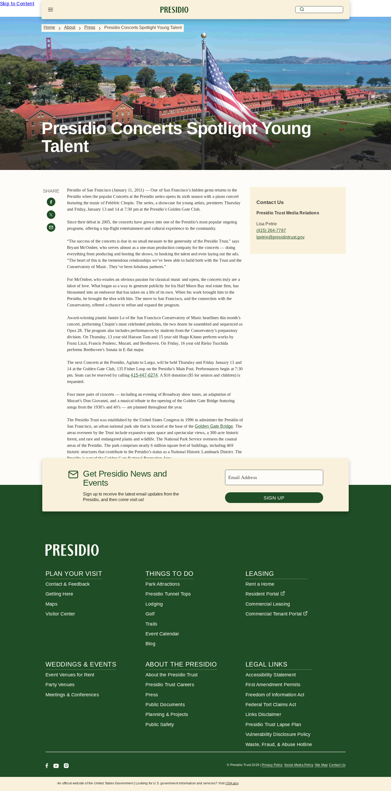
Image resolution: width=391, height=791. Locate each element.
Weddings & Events (80, 664)
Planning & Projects (166, 714)
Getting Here (59, 594)
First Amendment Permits (273, 684)
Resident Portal (262, 594)
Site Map (321, 765)
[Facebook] (46, 766)
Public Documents (165, 704)
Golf (150, 614)
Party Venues (59, 684)
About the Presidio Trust (171, 674)
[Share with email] (51, 227)
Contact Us (337, 765)
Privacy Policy (272, 765)
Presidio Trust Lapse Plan (273, 724)
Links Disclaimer (263, 714)
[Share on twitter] (51, 214)
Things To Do (169, 573)
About (69, 27)
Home (49, 27)
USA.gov (232, 783)
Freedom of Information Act (275, 694)
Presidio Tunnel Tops (168, 594)
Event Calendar (162, 633)
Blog (150, 643)
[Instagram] (66, 766)
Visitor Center (60, 614)
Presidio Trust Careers (169, 684)
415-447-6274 (144, 375)
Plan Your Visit (73, 573)
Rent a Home (260, 584)
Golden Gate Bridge (214, 426)
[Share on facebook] (51, 202)
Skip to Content (17, 3)
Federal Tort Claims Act (271, 704)
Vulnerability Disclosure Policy (278, 734)
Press (89, 27)
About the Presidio (181, 664)
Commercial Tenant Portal (274, 614)
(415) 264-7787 (271, 230)
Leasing (260, 573)
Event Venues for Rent (69, 674)
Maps (51, 604)
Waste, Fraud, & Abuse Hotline (279, 744)
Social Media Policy (298, 765)
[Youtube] (56, 766)
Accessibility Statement (271, 674)
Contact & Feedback (67, 584)
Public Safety (159, 724)
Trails (151, 624)
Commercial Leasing (268, 604)
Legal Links (266, 664)
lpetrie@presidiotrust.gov (280, 237)
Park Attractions (162, 584)
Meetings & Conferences (72, 694)
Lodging (154, 604)
